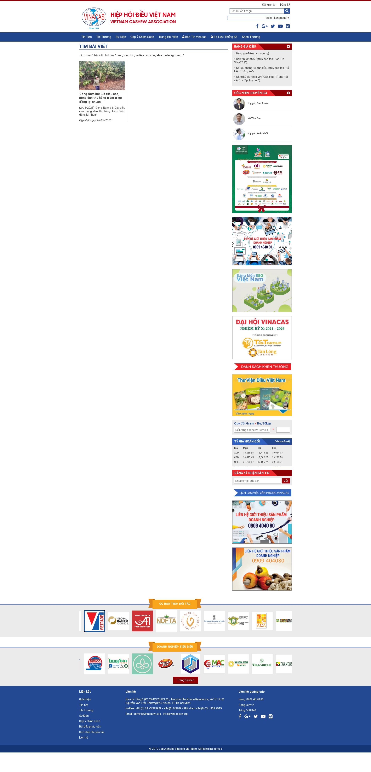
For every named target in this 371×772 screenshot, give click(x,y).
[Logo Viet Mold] (185, 663)
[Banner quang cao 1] (262, 522)
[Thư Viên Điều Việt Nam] (262, 395)
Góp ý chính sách (142, 37)
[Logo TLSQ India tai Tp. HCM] (209, 620)
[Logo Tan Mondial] (281, 663)
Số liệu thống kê (225, 37)
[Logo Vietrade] (89, 620)
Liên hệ (83, 737)
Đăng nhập (269, 4)
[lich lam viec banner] (262, 493)
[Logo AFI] (137, 620)
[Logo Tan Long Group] (233, 663)
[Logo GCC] (113, 620)
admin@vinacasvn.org (147, 713)
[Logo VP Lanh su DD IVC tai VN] (233, 620)
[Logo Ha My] (137, 663)
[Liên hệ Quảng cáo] (262, 241)
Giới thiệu (85, 699)
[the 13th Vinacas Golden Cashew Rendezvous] (262, 179)
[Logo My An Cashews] (209, 663)
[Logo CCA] (281, 620)
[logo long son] (113, 663)
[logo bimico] (89, 663)
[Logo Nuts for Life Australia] (185, 620)
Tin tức (86, 37)
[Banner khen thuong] (262, 367)
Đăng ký (285, 4)
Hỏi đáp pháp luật (90, 726)
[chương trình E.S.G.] (262, 290)
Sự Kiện (121, 37)
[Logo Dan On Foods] (161, 663)
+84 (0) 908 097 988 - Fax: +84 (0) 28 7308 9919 (193, 708)
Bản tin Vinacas (195, 37)
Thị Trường (103, 37)
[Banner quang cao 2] (262, 569)
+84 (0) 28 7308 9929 (148, 708)
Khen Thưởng (251, 37)
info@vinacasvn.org (175, 713)
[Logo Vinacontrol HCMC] (257, 663)
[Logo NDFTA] (161, 620)
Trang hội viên (168, 37)
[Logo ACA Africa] (257, 620)
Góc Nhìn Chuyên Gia (91, 732)
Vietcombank (282, 441)
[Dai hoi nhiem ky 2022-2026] (262, 337)
